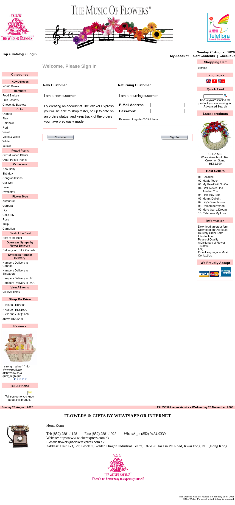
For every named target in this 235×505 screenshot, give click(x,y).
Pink (5, 118)
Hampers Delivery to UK (18, 278)
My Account (179, 56)
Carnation (9, 228)
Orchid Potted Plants (15, 155)
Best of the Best (12, 238)
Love (6, 187)
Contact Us (205, 255)
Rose (6, 219)
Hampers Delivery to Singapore (15, 272)
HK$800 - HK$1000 (15, 309)
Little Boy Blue (212, 195)
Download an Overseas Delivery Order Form (212, 231)
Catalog (18, 54)
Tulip (6, 224)
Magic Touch (210, 180)
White (6, 141)
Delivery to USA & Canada (19, 250)
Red (5, 127)
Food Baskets (11, 95)
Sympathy (9, 192)
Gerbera (8, 205)
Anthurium (9, 201)
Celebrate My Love (214, 213)
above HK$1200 (13, 319)
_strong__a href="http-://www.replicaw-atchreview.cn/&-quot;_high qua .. (16, 371)
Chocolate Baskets (14, 104)
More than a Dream (215, 209)
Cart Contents (204, 56)
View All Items (11, 292)
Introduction (205, 236)
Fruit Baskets (11, 100)
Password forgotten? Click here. (139, 119)
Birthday (8, 173)
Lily (5, 210)
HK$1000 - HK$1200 (16, 314)
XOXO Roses (11, 86)
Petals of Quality (208, 239)
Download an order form (213, 226)
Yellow (7, 146)
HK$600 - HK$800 (14, 305)
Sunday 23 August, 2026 (216, 52)
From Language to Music (213, 252)
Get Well (8, 182)
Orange (7, 114)
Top (5, 54)
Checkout (227, 56)
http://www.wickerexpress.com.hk (84, 438)
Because (208, 177)
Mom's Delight (211, 198)
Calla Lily (8, 215)
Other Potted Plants (15, 159)
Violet (6, 132)
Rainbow (8, 123)
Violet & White (11, 136)
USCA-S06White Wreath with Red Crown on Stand (215, 157)
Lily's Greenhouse (214, 202)
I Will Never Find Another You (213, 189)
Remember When (214, 206)
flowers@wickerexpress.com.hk (81, 442)
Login (32, 54)
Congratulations (12, 178)
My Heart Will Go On (215, 184)
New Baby (9, 169)
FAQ (200, 249)
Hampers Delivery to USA (18, 283)
